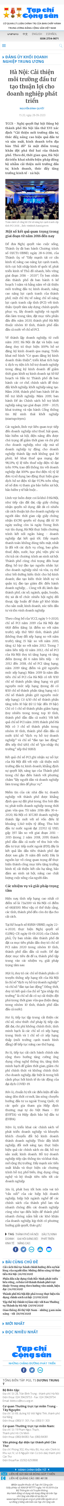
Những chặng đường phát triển (32, 1363)
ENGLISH (37, 34)
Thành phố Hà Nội (27, 1234)
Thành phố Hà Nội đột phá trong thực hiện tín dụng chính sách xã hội (31, 1295)
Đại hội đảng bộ (27, 1238)
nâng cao (24, 1243)
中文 (25, 34)
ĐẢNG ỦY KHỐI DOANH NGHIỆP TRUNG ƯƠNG (25, 59)
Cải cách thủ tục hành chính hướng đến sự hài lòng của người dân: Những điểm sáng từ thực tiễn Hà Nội (31, 1270)
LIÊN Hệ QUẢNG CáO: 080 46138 (28, 1478)
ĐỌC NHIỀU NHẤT (21, 1331)
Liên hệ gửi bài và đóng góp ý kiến (32, 1474)
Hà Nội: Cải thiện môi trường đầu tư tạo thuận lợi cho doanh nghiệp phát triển (32, 86)
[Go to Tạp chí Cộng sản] (32, 13)
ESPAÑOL (51, 34)
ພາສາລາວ (12, 34)
